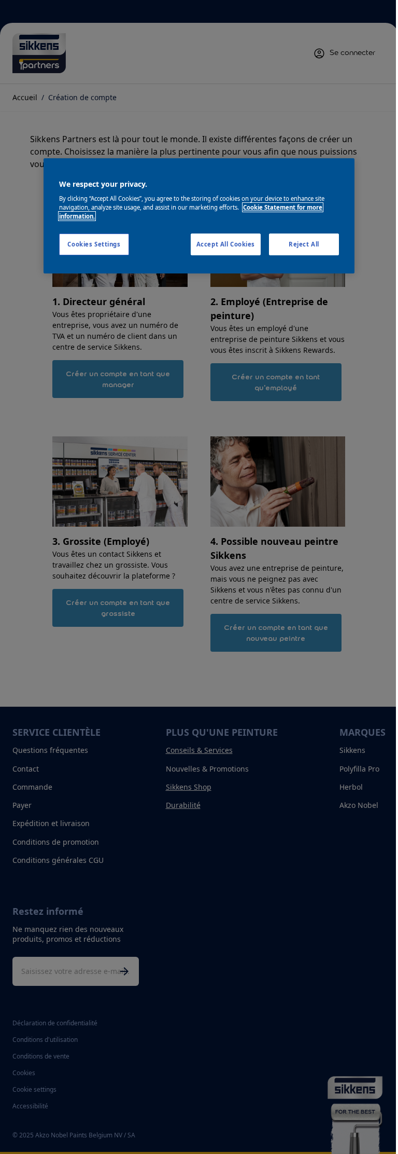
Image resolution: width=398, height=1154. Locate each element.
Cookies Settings (93, 244)
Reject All (304, 244)
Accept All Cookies (225, 244)
